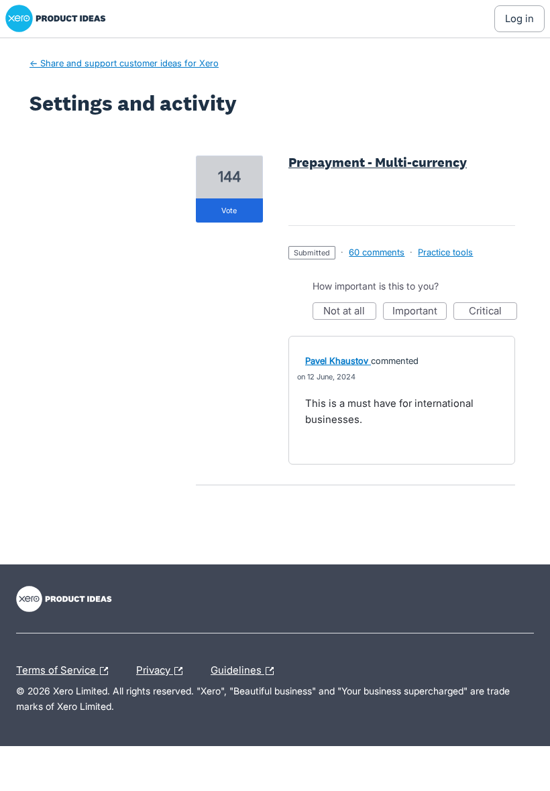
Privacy (154, 668)
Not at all (349, 312)
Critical (493, 312)
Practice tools (445, 252)
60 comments (376, 252)
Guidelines (237, 668)
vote (229, 210)
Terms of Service (57, 668)
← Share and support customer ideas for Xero (124, 63)
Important (419, 312)
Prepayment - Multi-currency (377, 162)
